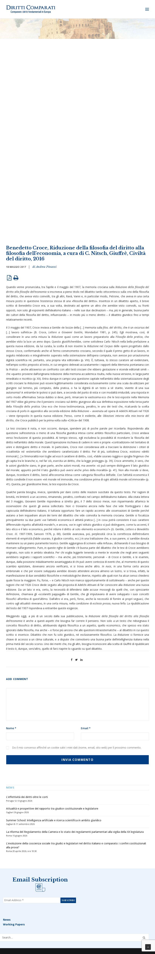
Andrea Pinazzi (46, 267)
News (7, 919)
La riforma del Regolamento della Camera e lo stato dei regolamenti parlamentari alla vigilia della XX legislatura (75, 832)
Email (86, 728)
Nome (11, 728)
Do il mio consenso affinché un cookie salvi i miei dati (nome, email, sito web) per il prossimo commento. (76, 747)
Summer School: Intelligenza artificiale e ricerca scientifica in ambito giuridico (53, 820)
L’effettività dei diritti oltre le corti (27, 797)
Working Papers (14, 924)
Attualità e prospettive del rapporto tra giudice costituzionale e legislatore (52, 808)
